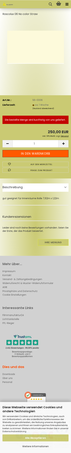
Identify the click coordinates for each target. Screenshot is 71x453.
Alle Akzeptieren (35, 438)
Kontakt (6, 275)
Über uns (7, 378)
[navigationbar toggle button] (67, 4)
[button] (7, 143)
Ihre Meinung (53, 242)
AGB (4, 287)
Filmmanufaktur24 (13, 315)
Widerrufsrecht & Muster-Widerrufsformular (27, 283)
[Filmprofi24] (6, 4)
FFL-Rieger (8, 323)
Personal (7, 382)
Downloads (8, 374)
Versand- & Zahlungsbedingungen (22, 279)
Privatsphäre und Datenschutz (19, 291)
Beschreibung (12, 187)
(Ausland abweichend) (43, 108)
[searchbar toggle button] (50, 4)
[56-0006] (35, 43)
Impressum (9, 271)
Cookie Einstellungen (14, 294)
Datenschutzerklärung (14, 431)
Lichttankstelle (10, 319)
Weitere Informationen (35, 446)
